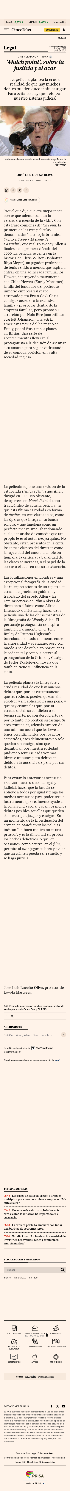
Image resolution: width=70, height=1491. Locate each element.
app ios (35, 1362)
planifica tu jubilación (14, 1348)
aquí (57, 1060)
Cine (35, 1035)
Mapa (18, 1462)
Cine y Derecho (27, 56)
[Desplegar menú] (6, 30)
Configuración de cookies (16, 1458)
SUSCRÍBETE (52, 30)
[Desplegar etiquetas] (63, 1034)
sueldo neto (56, 1333)
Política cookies (45, 1453)
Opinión (8, 1035)
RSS (24, 1462)
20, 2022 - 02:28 (39, 180)
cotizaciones (14, 1362)
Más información (12, 1052)
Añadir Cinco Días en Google (23, 199)
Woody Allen (23, 1035)
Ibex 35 (9, 22)
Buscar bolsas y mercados (22, 1259)
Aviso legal (31, 1453)
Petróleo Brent (60, 22)
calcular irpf (14, 1333)
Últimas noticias (15, 1189)
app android (56, 1362)
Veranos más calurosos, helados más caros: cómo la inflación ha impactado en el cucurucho (32, 1214)
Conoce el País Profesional (35, 1376)
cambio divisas (35, 1347)
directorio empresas (56, 1347)
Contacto (20, 1453)
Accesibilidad (58, 1458)
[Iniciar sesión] (63, 30)
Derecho (45, 1035)
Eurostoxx (20, 1278)
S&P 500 (33, 22)
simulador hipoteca (35, 1333)
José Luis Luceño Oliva (35, 175)
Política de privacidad (40, 1458)
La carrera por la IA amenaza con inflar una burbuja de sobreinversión (33, 1226)
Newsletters (32, 1462)
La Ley (55, 49)
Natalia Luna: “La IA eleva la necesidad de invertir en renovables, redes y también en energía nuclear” (35, 1240)
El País (61, 38)
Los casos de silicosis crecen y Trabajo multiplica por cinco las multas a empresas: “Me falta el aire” (35, 1199)
